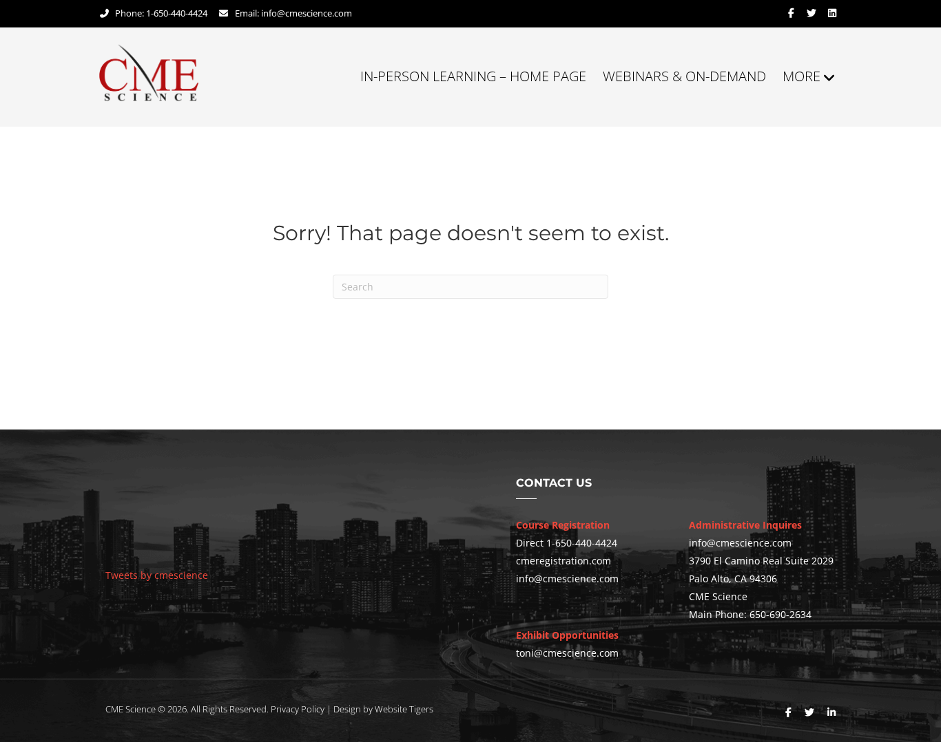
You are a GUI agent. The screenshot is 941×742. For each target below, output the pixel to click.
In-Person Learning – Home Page (473, 76)
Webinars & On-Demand (684, 76)
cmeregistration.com (563, 560)
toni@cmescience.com (567, 652)
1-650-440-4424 (581, 542)
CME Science (130, 709)
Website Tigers (404, 709)
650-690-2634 (780, 614)
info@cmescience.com (306, 13)
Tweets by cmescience (156, 575)
